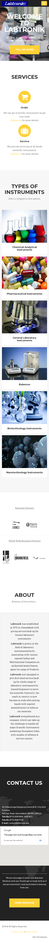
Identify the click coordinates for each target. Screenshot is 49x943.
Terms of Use (31, 932)
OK (40, 840)
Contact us (15, 120)
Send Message (24, 902)
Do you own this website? (13, 840)
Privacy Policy (18, 932)
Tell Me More (24, 49)
